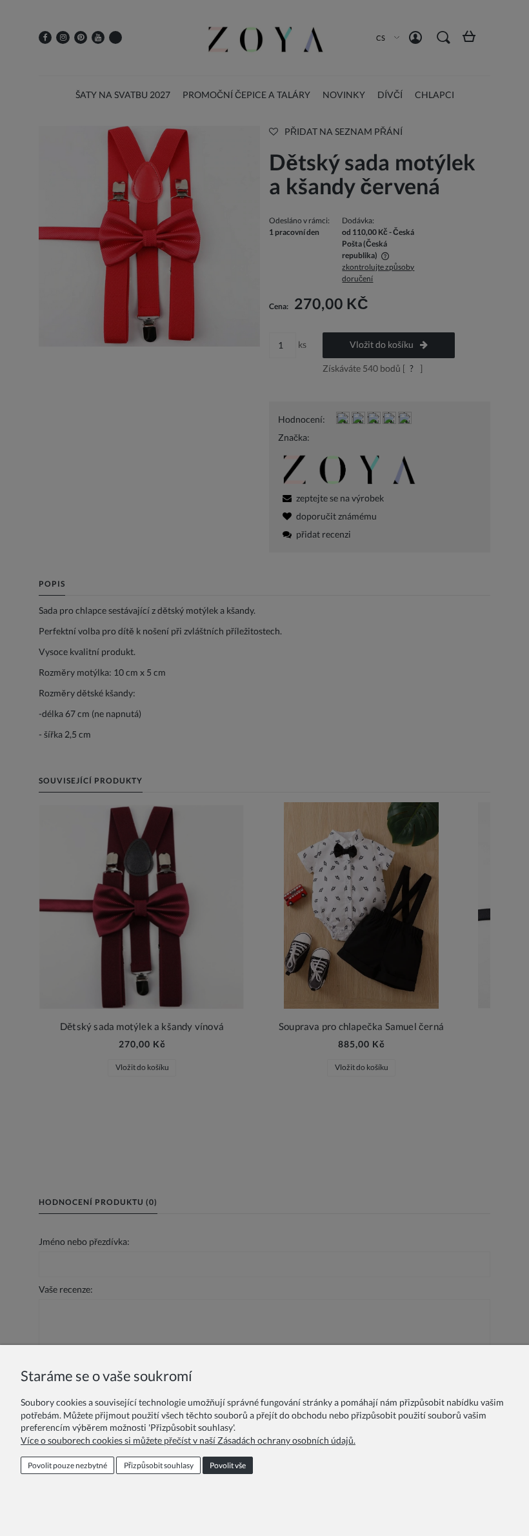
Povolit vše (228, 1465)
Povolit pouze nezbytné (67, 1465)
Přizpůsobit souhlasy (159, 1465)
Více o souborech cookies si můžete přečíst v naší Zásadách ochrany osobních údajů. (188, 1440)
